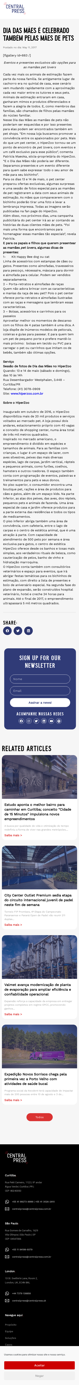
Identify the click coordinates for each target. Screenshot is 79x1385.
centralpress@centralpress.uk (29, 1300)
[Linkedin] (44, 721)
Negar (39, 1376)
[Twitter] (36, 721)
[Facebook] (21, 721)
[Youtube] (51, 721)
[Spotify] (59, 721)
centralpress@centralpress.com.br (31, 1209)
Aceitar (39, 1365)
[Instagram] (29, 721)
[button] (7, 630)
